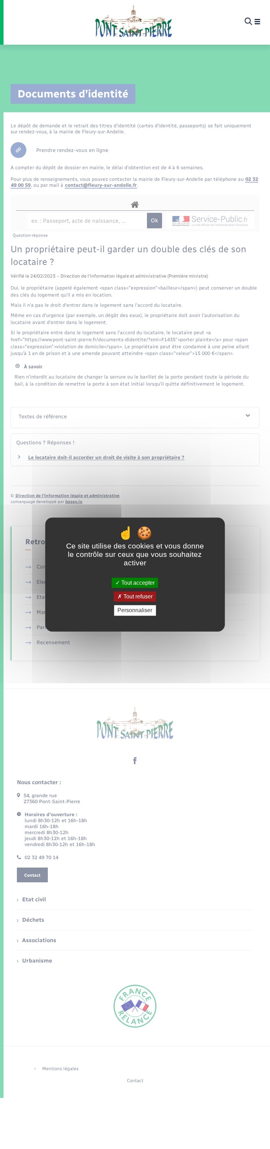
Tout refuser (137, 596)
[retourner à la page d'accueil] (133, 21)
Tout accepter (137, 583)
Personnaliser (134, 611)
